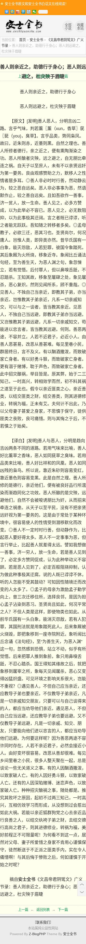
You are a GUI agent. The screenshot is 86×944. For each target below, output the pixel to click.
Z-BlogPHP (37, 934)
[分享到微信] (34, 12)
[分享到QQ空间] (12, 12)
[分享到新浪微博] (18, 12)
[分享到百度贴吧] (29, 12)
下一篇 (63, 76)
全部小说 (68, 26)
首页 (22, 40)
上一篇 (23, 76)
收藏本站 (80, 26)
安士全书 (25, 26)
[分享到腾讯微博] (23, 12)
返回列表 (43, 76)
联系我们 (43, 922)
